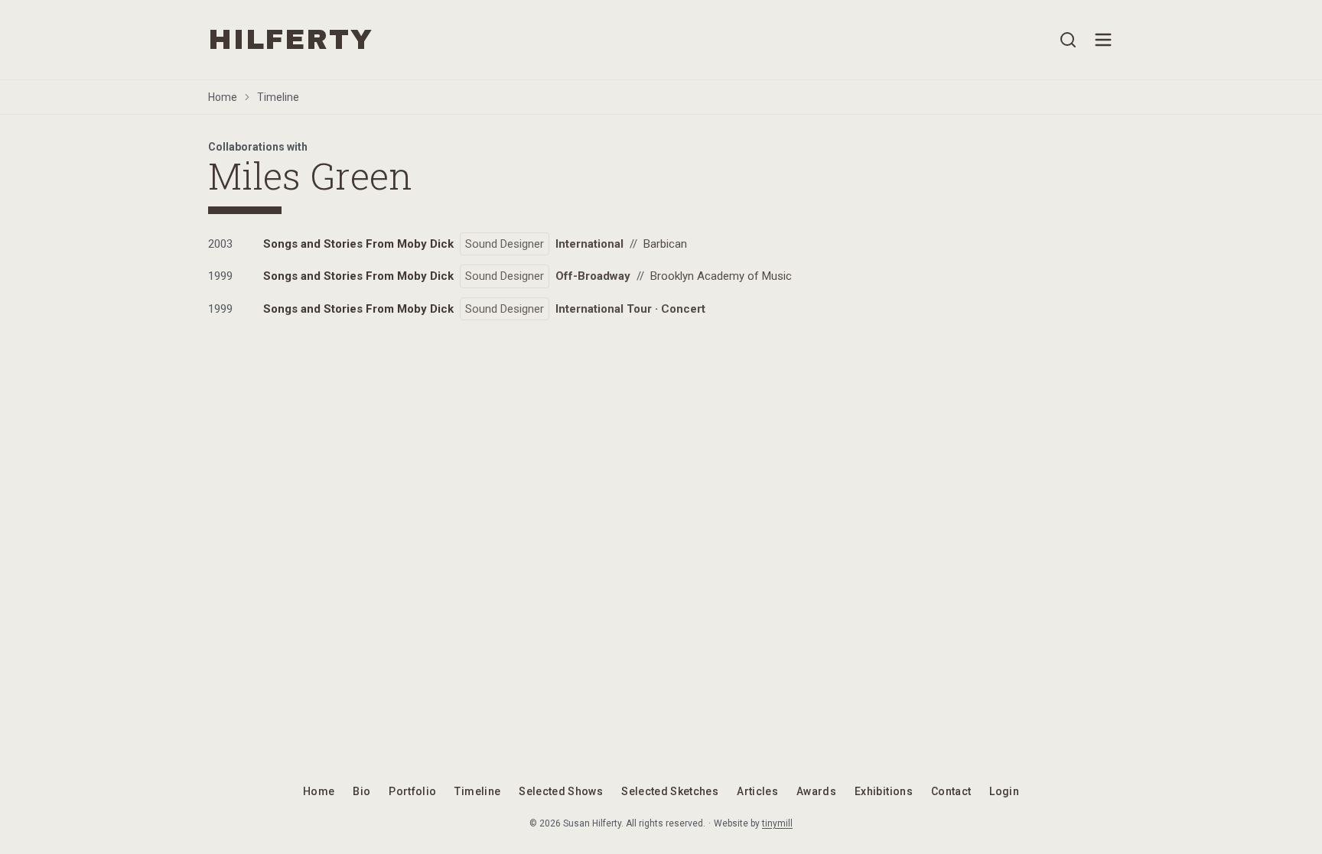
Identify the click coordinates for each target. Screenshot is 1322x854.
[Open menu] (1103, 39)
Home (222, 97)
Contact (951, 791)
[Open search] (1068, 40)
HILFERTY (290, 39)
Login (1004, 791)
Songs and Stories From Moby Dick (358, 244)
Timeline (278, 97)
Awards (816, 791)
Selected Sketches (669, 791)
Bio (361, 791)
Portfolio (412, 791)
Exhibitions (884, 791)
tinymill (777, 823)
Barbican (665, 244)
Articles (757, 791)
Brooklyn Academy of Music (721, 276)
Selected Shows (561, 791)
